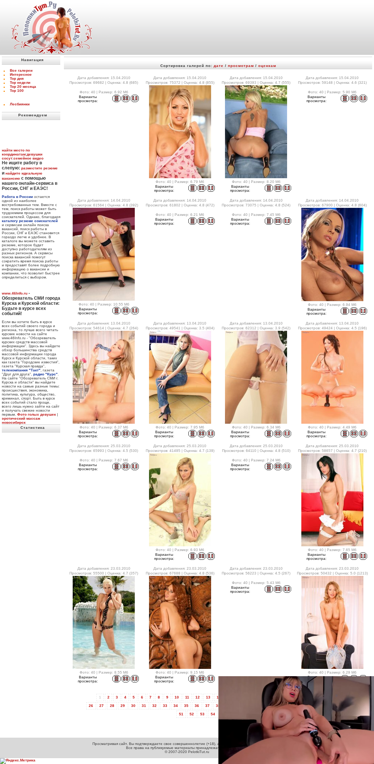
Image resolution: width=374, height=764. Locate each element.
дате (219, 66)
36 (197, 706)
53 (202, 714)
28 (112, 706)
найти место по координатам (16, 152)
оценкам (267, 66)
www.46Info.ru (14, 293)
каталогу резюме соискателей (30, 221)
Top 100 (17, 91)
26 (91, 706)
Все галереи (21, 70)
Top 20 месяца (23, 87)
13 (208, 697)
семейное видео (28, 158)
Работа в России (17, 197)
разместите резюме (39, 168)
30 (133, 706)
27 (101, 706)
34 (175, 706)
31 (144, 706)
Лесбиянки (20, 104)
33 (165, 706)
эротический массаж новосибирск (21, 420)
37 (207, 706)
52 (192, 714)
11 (187, 697)
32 (154, 706)
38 (218, 706)
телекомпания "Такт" (21, 370)
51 (181, 714)
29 (123, 706)
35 (186, 706)
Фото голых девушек (36, 414)
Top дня (17, 78)
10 (177, 697)
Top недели (20, 82)
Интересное (21, 74)
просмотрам (241, 66)
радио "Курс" (45, 374)
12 (197, 697)
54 (213, 714)
